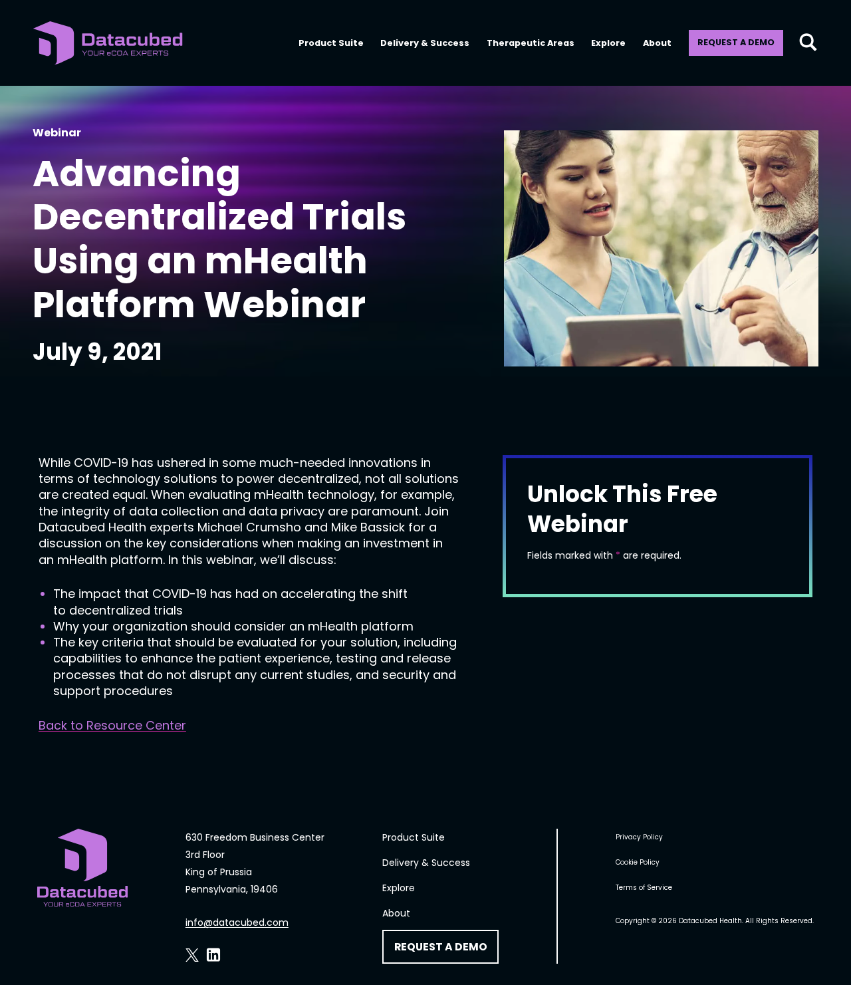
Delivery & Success (424, 43)
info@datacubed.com (237, 922)
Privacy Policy (639, 837)
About (657, 43)
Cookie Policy (638, 862)
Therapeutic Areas (530, 43)
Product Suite (331, 43)
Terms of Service (644, 888)
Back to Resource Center (112, 725)
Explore (608, 43)
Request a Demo (736, 42)
